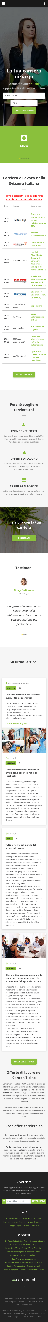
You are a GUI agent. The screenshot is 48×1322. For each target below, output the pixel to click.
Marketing (33, 1255)
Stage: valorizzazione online (37, 317)
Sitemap (23, 1301)
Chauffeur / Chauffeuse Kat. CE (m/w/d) (38, 295)
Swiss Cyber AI (36, 1316)
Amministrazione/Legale (34, 1241)
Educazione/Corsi (12, 1248)
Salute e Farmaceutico (16, 1266)
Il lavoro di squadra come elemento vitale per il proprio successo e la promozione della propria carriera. (24, 978)
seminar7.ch (9, 1313)
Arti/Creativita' (14, 1244)
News (9, 838)
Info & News (33, 1313)
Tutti (4, 1241)
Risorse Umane (35, 1262)
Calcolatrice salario (35, 1301)
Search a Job (7, 1310)
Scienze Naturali (33, 1266)
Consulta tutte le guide (16, 723)
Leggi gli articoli (24, 1061)
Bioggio (12, 1225)
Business (11, 968)
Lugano (30, 1222)
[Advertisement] (24, 37)
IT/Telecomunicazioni (19, 1255)
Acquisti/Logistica (15, 1241)
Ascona (22, 1222)
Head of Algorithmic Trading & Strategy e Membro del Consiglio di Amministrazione (39, 261)
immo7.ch (33, 1310)
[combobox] (24, 103)
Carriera (11, 688)
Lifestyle (11, 763)
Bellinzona (27, 1218)
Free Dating (21, 1313)
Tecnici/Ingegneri (11, 1269)
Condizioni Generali (28, 1298)
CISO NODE (23, 1316)
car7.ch (43, 1310)
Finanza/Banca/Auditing (32, 1248)
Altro (42, 1269)
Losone (14, 1222)
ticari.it (17, 1310)
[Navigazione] (3, 3)
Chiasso (26, 1225)
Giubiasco (37, 1218)
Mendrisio (35, 1225)
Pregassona (39, 1222)
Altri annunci (24, 374)
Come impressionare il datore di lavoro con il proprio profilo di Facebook (22, 772)
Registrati (24, 538)
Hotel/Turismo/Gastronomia (23, 1259)
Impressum (15, 1301)
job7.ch (25, 1310)
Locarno (6, 1222)
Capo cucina (36, 306)
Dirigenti (35, 1244)
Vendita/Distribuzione (29, 1269)
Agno (19, 1225)
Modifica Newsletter (24, 1304)
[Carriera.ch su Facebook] (24, 1287)
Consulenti (25, 1244)
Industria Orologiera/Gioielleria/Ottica (23, 1251)
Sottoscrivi (38, 1201)
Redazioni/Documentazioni (16, 1262)
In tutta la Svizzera (13, 1218)
